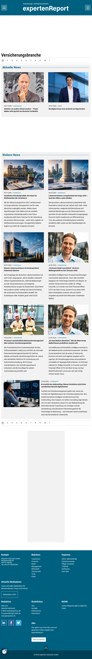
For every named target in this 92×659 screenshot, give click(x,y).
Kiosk (64, 608)
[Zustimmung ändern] (5, 651)
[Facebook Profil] (11, 622)
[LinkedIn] (4, 622)
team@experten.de (13, 611)
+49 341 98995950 (11, 565)
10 (45, 60)
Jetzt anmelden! (39, 640)
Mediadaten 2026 (9, 594)
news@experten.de (8, 616)
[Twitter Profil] (18, 622)
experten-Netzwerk (8, 608)
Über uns (4, 606)
